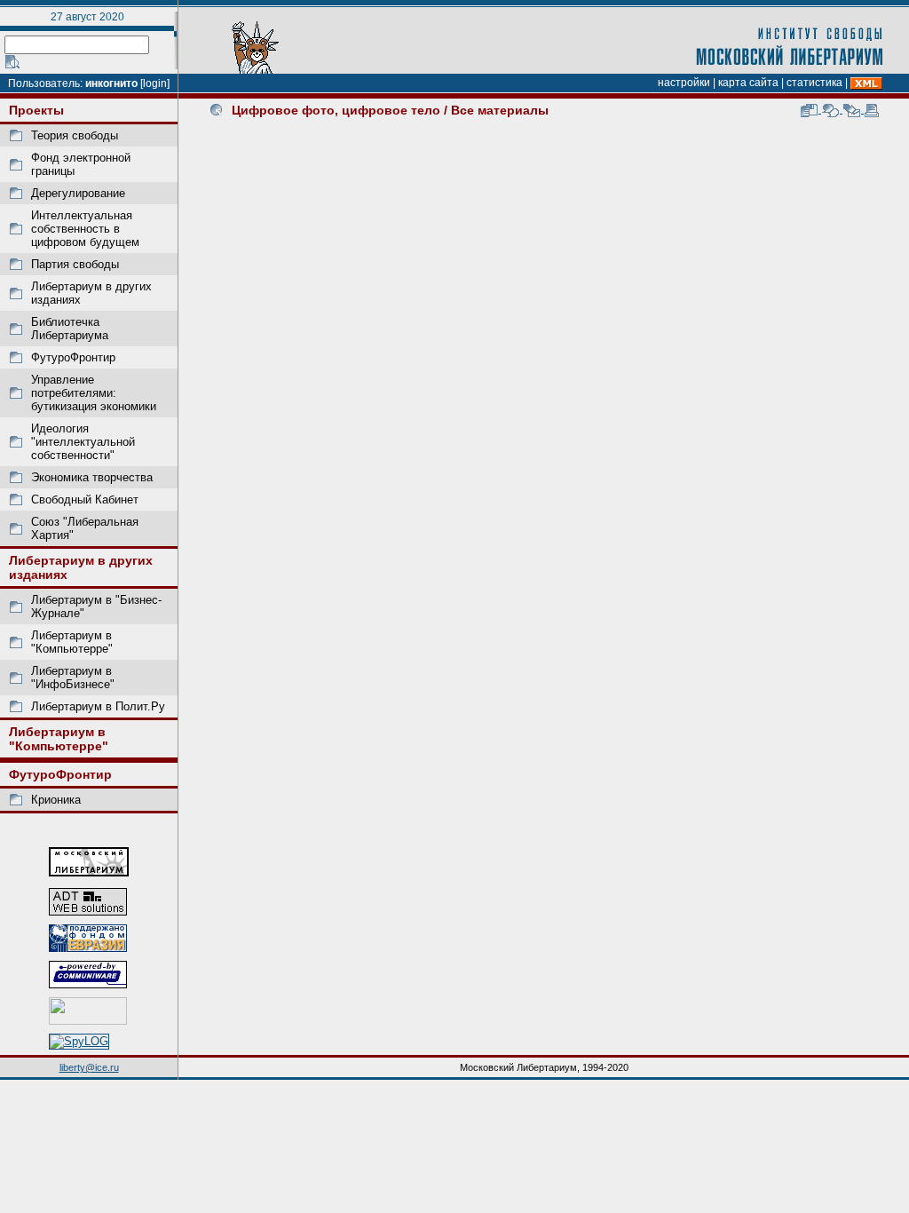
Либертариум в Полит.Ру (98, 706)
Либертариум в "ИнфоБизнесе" (73, 677)
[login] (155, 83)
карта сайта (748, 82)
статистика (814, 82)
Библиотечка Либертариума (69, 328)
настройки (684, 82)
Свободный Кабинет (84, 499)
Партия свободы (75, 264)
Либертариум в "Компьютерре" (72, 642)
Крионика (56, 799)
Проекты (36, 110)
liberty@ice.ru (89, 1067)
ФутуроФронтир (73, 357)
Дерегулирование (78, 193)
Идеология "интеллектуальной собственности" (83, 442)
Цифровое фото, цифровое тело (336, 110)
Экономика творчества (92, 477)
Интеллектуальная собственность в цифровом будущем (85, 229)
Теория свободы (74, 135)
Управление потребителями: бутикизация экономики (93, 393)
